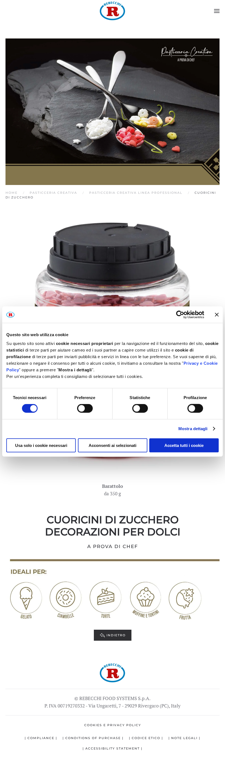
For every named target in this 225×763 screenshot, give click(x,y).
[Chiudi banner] (217, 315)
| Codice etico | (146, 738)
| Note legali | (184, 738)
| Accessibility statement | (112, 748)
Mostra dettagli (193, 428)
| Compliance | (41, 738)
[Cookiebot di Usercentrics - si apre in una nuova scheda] (180, 315)
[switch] (85, 408)
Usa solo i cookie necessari (41, 445)
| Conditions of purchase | (93, 738)
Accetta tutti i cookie (184, 445)
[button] (217, 11)
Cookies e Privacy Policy (112, 725)
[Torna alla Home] (112, 11)
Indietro (116, 635)
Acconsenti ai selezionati (112, 445)
